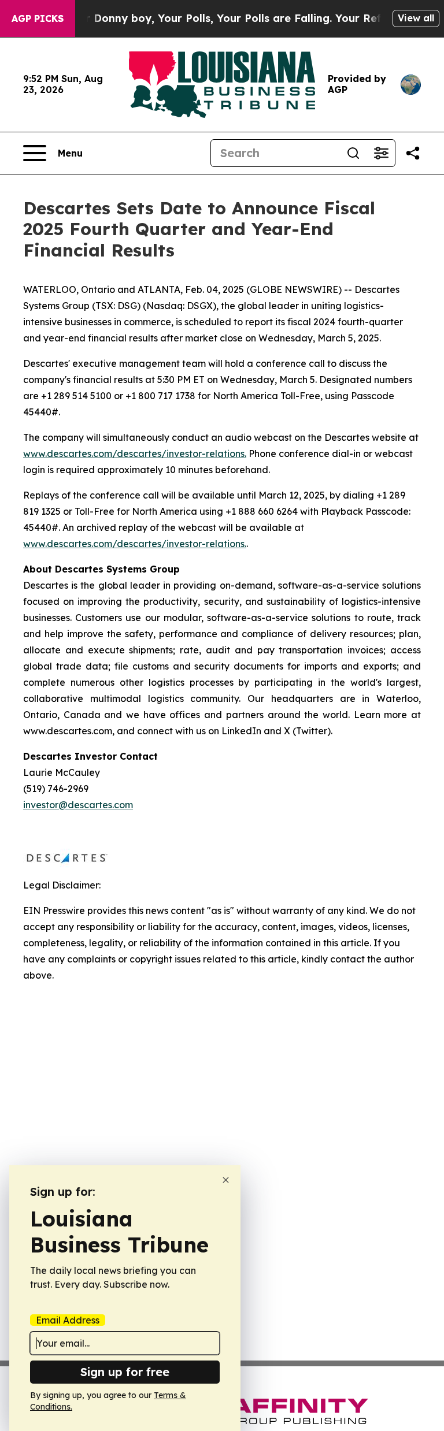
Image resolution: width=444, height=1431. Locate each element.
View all (416, 18)
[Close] (225, 1179)
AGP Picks (38, 18)
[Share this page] (413, 153)
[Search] (353, 153)
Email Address (67, 1320)
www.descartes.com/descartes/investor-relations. (134, 453)
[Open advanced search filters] (381, 153)
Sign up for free (124, 1372)
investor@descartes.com (78, 805)
